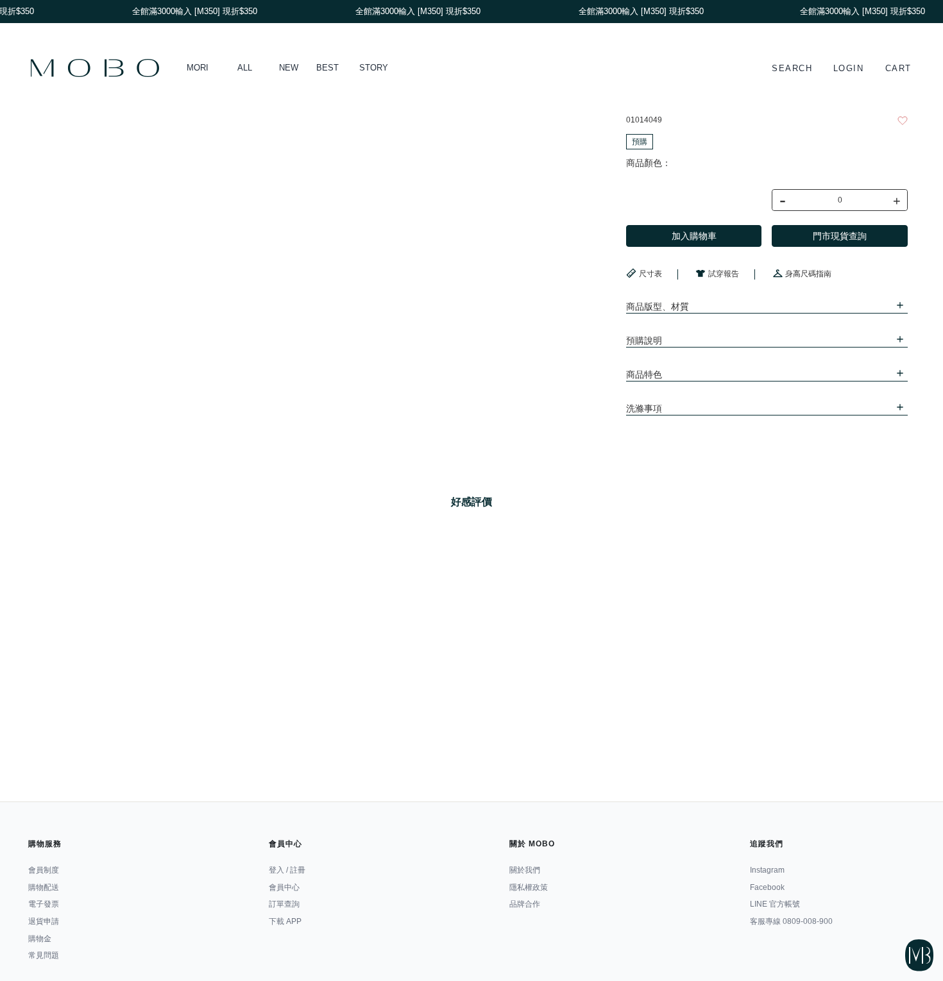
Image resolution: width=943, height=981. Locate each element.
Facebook (767, 887)
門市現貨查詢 (840, 236)
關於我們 (524, 870)
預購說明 (644, 340)
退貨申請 (43, 921)
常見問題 (43, 955)
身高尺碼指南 (808, 273)
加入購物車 (694, 236)
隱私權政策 (528, 887)
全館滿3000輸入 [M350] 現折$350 (858, 11)
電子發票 (43, 904)
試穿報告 (723, 273)
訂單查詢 (284, 904)
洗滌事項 (644, 408)
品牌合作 (524, 904)
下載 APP (285, 921)
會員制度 (43, 870)
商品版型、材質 (657, 306)
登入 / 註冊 (287, 870)
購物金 (39, 938)
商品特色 (644, 374)
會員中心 (284, 887)
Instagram (767, 870)
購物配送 (43, 887)
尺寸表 (650, 273)
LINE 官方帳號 (775, 904)
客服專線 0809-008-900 (791, 921)
